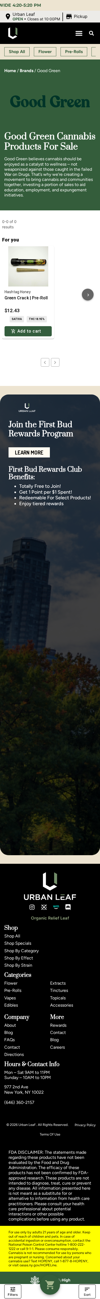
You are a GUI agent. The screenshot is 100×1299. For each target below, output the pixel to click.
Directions (14, 1054)
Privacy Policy (85, 1125)
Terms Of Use (50, 1134)
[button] (46, 16)
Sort (87, 1295)
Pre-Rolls (12, 990)
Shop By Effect (18, 958)
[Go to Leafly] (44, 907)
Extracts (58, 983)
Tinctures (59, 990)
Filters (13, 1295)
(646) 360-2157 (19, 1102)
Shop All (12, 936)
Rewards (58, 1025)
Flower (10, 983)
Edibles (11, 1005)
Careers (57, 1047)
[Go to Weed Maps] (56, 907)
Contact (12, 1047)
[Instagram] (32, 907)
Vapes (10, 997)
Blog (8, 1032)
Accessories (61, 1005)
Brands (26, 70)
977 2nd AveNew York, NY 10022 (24, 1089)
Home (10, 70)
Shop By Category (21, 950)
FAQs (9, 1039)
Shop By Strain (18, 965)
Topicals (58, 997)
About (10, 1025)
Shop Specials (17, 943)
